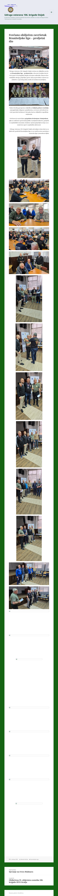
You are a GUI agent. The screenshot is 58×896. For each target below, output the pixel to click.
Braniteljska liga (34, 859)
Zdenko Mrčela (24, 859)
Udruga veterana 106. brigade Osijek (24, 14)
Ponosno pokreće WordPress (16, 893)
